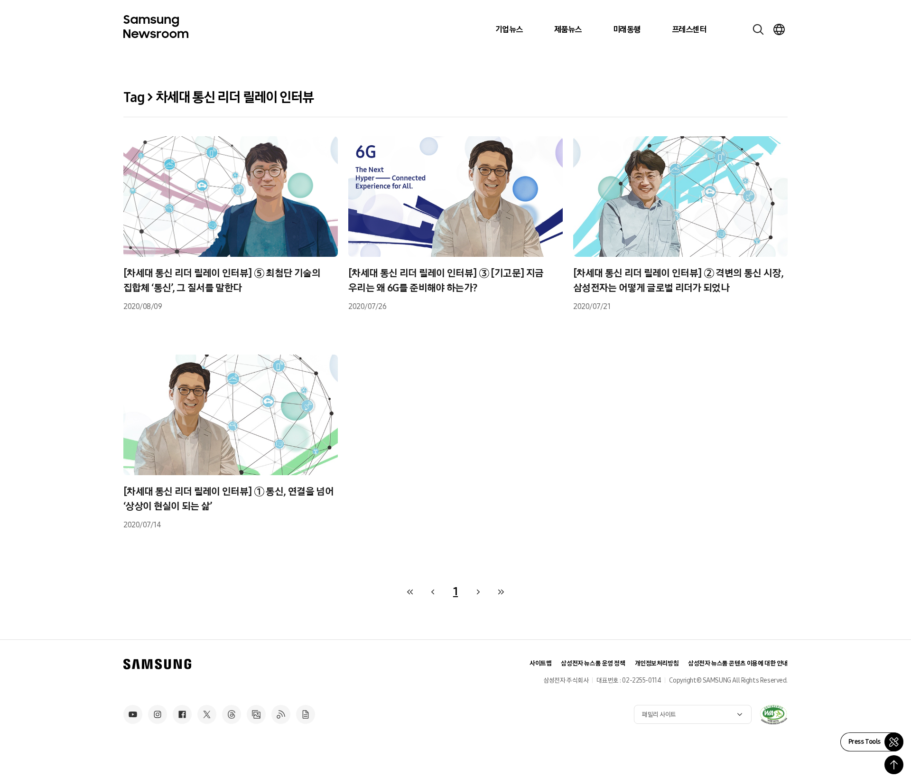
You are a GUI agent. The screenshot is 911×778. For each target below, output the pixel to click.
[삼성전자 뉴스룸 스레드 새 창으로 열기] (231, 714)
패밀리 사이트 (659, 715)
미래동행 (627, 29)
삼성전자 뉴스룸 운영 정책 (593, 663)
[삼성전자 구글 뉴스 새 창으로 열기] (305, 714)
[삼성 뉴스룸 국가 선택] (779, 29)
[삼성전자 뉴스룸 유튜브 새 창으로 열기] (132, 714)
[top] (893, 764)
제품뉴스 (568, 29)
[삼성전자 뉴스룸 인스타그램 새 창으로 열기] (157, 714)
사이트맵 (540, 663)
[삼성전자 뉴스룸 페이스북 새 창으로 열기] (182, 714)
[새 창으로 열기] (773, 714)
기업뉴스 (509, 29)
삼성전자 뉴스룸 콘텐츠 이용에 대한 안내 (738, 663)
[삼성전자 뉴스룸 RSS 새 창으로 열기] (280, 714)
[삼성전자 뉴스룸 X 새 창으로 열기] (206, 714)
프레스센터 (689, 29)
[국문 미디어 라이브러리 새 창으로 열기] (256, 714)
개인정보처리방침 (657, 663)
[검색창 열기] (758, 29)
